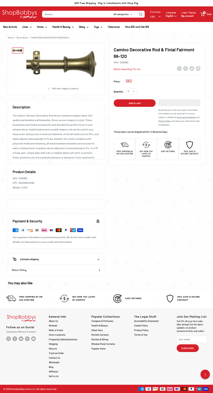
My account (187, 16)
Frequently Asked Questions (63, 339)
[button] (206, 14)
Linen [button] (25, 27)
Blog (51, 367)
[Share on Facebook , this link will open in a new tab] (179, 68)
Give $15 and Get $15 (137, 27)
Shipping (53, 343)
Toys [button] (96, 27)
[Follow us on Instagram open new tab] (8, 338)
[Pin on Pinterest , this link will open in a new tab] (185, 68)
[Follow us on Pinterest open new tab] (27, 338)
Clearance (114, 27)
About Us (53, 321)
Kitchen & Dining (99, 339)
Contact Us (54, 357)
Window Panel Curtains (103, 343)
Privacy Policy (141, 330)
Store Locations (57, 334)
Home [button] (40, 27)
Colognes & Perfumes (102, 321)
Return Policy (19, 270)
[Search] (141, 14)
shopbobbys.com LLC (23, 388)
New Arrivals (10, 27)
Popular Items (98, 348)
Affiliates (53, 371)
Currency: (155, 11)
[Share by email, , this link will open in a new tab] (198, 68)
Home (10, 37)
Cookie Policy (141, 325)
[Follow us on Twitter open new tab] (21, 338)
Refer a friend (56, 330)
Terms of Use (141, 334)
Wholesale (54, 362)
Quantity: (119, 91)
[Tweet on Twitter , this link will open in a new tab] (191, 68)
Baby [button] (82, 27)
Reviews (53, 325)
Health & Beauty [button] (61, 27)
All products (22, 37)
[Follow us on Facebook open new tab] (14, 338)
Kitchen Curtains (100, 334)
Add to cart (135, 103)
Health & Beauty (99, 325)
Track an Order (56, 353)
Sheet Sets (97, 330)
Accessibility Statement (146, 321)
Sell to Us (53, 376)
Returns (53, 348)
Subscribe (187, 348)
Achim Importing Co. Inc (127, 69)
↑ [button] (205, 374)
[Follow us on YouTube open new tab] (33, 338)
